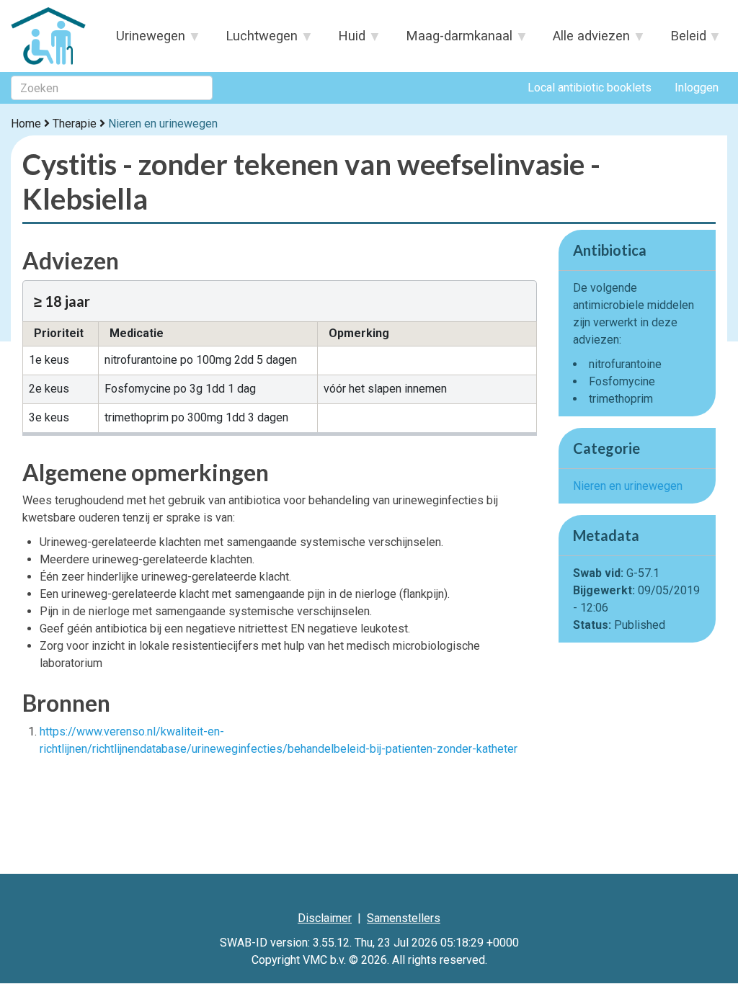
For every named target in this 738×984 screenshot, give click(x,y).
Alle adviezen (584, 40)
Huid (345, 40)
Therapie (75, 123)
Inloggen (697, 87)
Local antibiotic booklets (590, 87)
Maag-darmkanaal (452, 40)
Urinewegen (144, 40)
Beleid (681, 40)
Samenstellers (403, 918)
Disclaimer (325, 918)
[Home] (51, 36)
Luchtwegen (255, 40)
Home (26, 123)
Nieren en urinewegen (163, 123)
